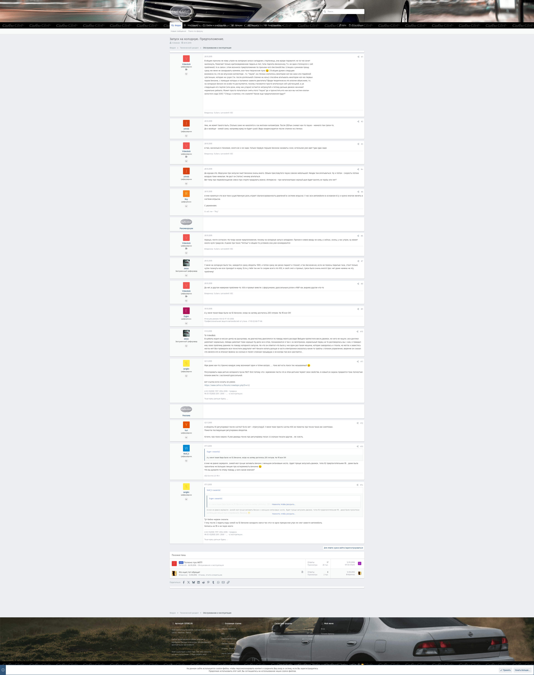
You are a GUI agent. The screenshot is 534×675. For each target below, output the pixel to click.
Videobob (176, 43)
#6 (362, 235)
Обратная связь (286, 664)
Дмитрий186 (307, 639)
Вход (323, 628)
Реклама (186, 415)
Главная (352, 664)
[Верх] (359, 665)
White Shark (350, 564)
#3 (362, 144)
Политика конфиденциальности (325, 664)
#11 (362, 361)
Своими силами (228, 643)
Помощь (344, 664)
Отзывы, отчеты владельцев (210, 575)
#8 (362, 283)
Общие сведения (229, 628)
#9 (362, 309)
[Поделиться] (358, 56)
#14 (361, 485)
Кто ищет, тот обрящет (189, 572)
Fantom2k (182, 565)
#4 (362, 169)
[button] (199, 25)
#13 (361, 446)
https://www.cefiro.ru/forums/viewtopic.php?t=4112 (227, 385)
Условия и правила (302, 664)
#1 (362, 56)
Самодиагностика (229, 638)
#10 (361, 331)
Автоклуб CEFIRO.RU (184, 623)
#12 (361, 423)
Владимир (183, 575)
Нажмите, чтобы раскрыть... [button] (284, 504)
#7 (362, 261)
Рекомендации (186, 228)
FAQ (223, 633)
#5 (362, 191)
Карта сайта (227, 653)
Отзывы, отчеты (228, 648)
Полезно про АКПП (193, 562)
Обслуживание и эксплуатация (211, 565)
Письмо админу (327, 633)
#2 (362, 121)
